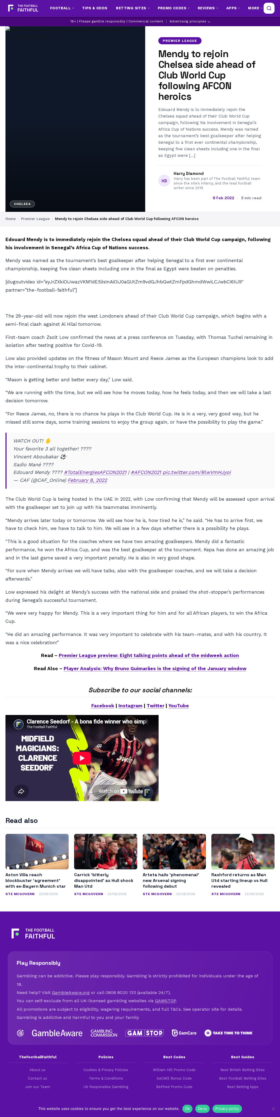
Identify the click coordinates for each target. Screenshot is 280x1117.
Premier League (180, 41)
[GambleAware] (57, 1033)
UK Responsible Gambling (105, 1087)
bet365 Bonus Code (174, 1078)
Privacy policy (227, 1108)
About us (37, 1070)
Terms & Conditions (106, 1078)
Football (60, 8)
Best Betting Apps (242, 1087)
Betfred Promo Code (174, 1087)
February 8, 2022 (87, 480)
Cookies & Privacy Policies (105, 1070)
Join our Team (37, 1087)
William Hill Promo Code (174, 1070)
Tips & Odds (94, 8)
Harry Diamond (189, 173)
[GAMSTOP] (144, 1033)
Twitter (155, 705)
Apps (231, 8)
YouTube (178, 705)
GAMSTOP (165, 1000)
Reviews (206, 8)
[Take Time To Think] (229, 1033)
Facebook (102, 705)
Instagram (130, 705)
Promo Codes (172, 8)
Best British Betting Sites (242, 1070)
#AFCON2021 (146, 472)
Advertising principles (188, 21)
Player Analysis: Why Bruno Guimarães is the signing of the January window (155, 668)
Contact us (37, 1078)
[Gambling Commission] (104, 1033)
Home (10, 219)
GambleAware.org (71, 992)
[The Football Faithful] (22, 8)
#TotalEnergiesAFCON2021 (95, 472)
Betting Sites (131, 8)
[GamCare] (184, 1033)
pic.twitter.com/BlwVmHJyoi (197, 472)
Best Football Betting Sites (242, 1078)
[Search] (269, 8)
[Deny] (273, 1109)
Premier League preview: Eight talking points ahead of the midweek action (149, 655)
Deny (202, 1108)
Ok (187, 1108)
